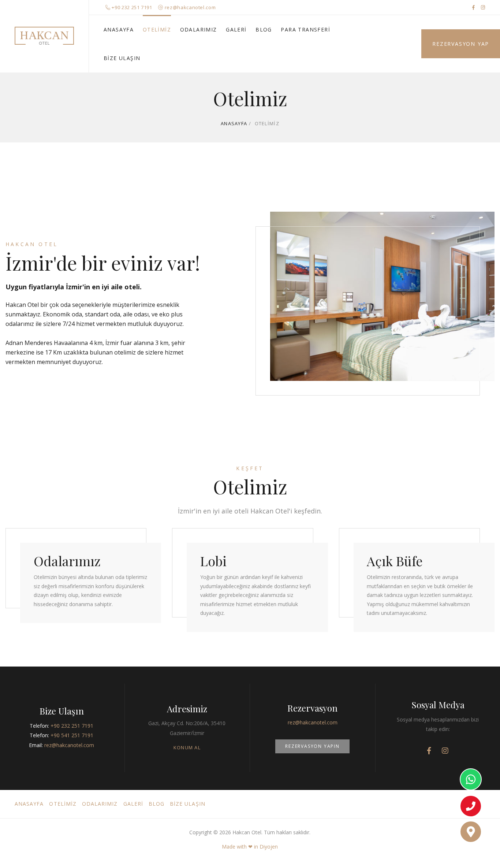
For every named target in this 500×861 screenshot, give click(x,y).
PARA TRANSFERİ (305, 29)
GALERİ (236, 29)
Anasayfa (234, 123)
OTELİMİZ (157, 29)
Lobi (213, 560)
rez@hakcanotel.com (190, 7)
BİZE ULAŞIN (122, 58)
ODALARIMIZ (198, 29)
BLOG (263, 29)
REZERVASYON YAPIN (312, 746)
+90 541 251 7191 (72, 735)
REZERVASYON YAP (460, 43)
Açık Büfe (395, 560)
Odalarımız (67, 560)
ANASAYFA (119, 29)
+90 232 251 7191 (132, 7)
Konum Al (187, 747)
